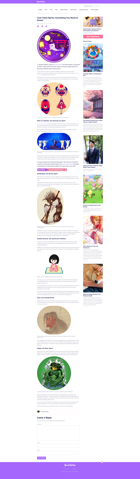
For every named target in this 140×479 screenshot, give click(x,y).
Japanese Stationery (83, 9)
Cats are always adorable (42, 123)
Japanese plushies (67, 164)
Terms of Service (67, 468)
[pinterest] (42, 26)
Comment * (39, 424)
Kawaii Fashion (73, 9)
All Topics (40, 9)
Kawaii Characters (64, 9)
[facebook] (38, 26)
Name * (38, 442)
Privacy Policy (73, 468)
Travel (51, 9)
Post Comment (41, 458)
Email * (38, 450)
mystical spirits (58, 64)
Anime (56, 9)
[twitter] (46, 26)
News (46, 9)
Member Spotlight (94, 9)
